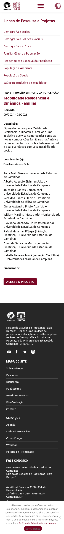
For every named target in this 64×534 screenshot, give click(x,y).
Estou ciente (33, 528)
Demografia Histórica (17, 46)
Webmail (11, 444)
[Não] (59, 517)
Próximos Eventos (17, 395)
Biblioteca (12, 381)
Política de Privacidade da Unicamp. (38, 523)
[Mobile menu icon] (40, 6)
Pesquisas (12, 375)
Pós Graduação (15, 402)
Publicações (13, 388)
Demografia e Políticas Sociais (23, 39)
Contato (11, 408)
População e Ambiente (18, 68)
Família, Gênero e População (22, 53)
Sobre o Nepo (14, 368)
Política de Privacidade (20, 451)
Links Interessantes (18, 431)
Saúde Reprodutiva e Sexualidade (25, 82)
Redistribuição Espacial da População (28, 60)
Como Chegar (14, 438)
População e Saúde (16, 75)
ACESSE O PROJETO (20, 281)
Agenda (10, 424)
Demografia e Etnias (17, 31)
